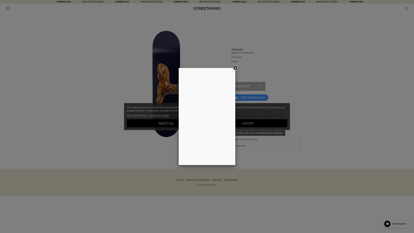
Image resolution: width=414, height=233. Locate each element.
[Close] (235, 68)
